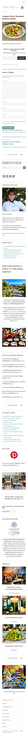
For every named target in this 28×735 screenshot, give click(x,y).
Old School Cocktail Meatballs (12, 428)
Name (4, 101)
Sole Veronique (8, 422)
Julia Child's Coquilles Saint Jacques (13, 416)
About (4, 723)
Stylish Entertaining (7, 700)
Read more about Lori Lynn (9, 233)
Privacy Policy (15, 731)
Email (4, 108)
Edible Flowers (6, 720)
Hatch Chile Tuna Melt (10, 257)
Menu (23, 2)
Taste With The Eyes (6, 731)
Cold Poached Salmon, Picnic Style (13, 441)
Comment (5, 80)
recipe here (14, 621)
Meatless (4, 703)
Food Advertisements (11, 154)
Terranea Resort (13, 311)
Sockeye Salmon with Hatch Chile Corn (14, 254)
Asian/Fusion (5, 713)
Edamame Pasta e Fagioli (10, 256)
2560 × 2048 (15, 64)
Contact (4, 726)
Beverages (5, 710)
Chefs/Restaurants (7, 706)
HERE (16, 321)
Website (4, 114)
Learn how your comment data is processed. (14, 132)
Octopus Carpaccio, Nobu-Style (12, 439)
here (23, 360)
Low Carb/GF (5, 716)
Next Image (4, 11)
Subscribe (21, 58)
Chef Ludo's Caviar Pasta (10, 429)
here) (24, 366)
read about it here (14, 593)
